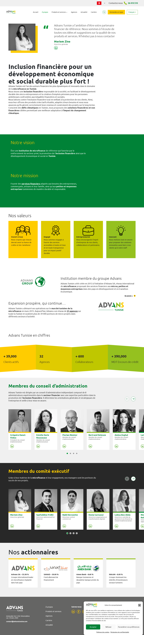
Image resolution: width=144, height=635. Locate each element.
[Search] (104, 12)
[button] (139, 605)
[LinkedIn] (73, 611)
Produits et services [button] (59, 12)
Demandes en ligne (116, 12)
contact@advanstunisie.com (16, 621)
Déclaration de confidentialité (119, 632)
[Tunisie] (101, 3)
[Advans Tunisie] (11, 12)
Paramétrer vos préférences (128, 627)
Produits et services (53, 611)
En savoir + (129, 296)
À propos (45, 12)
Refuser (108, 627)
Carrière (94, 12)
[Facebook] (78, 611)
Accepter (93, 627)
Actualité (84, 12)
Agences (74, 12)
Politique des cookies (102, 632)
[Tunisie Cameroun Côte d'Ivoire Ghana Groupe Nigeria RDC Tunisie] (101, 2)
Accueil (35, 12)
